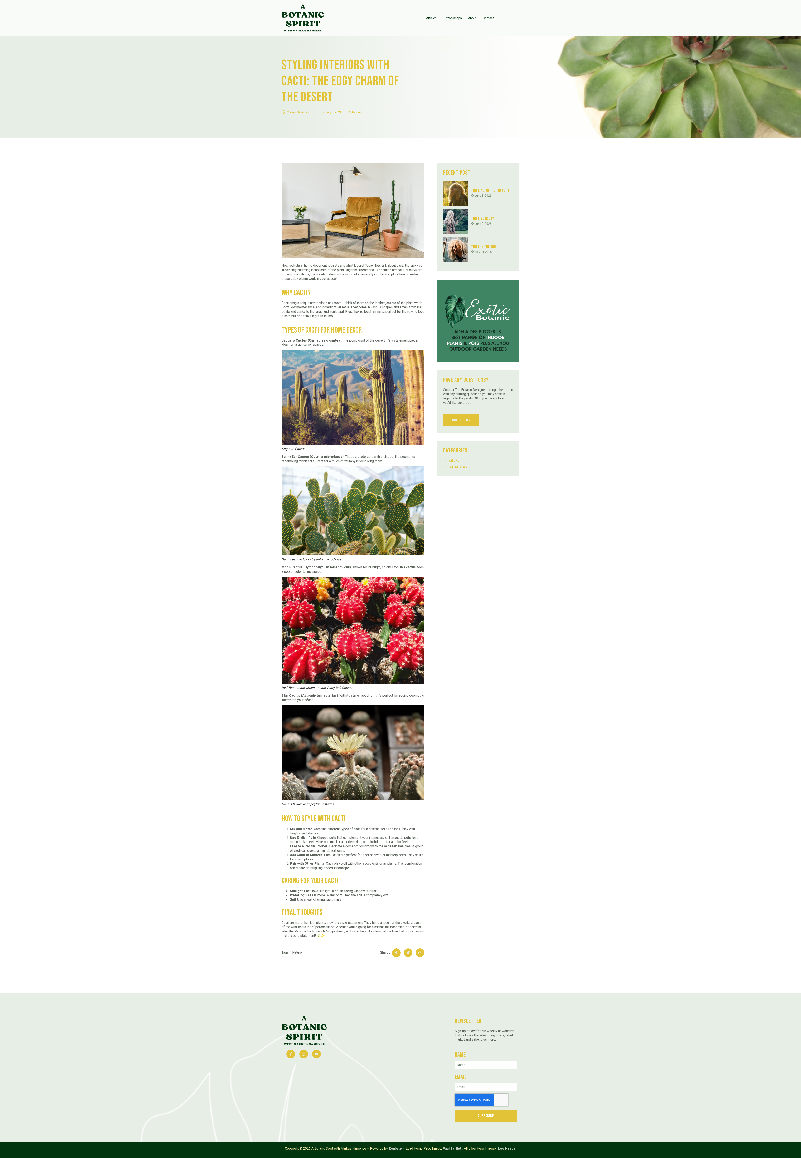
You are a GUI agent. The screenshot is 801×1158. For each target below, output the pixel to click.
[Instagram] (420, 952)
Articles (431, 18)
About (472, 18)
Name (460, 1054)
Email (461, 1077)
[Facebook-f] (396, 952)
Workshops (454, 18)
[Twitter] (408, 952)
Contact (488, 18)
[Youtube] (316, 1054)
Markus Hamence (298, 112)
